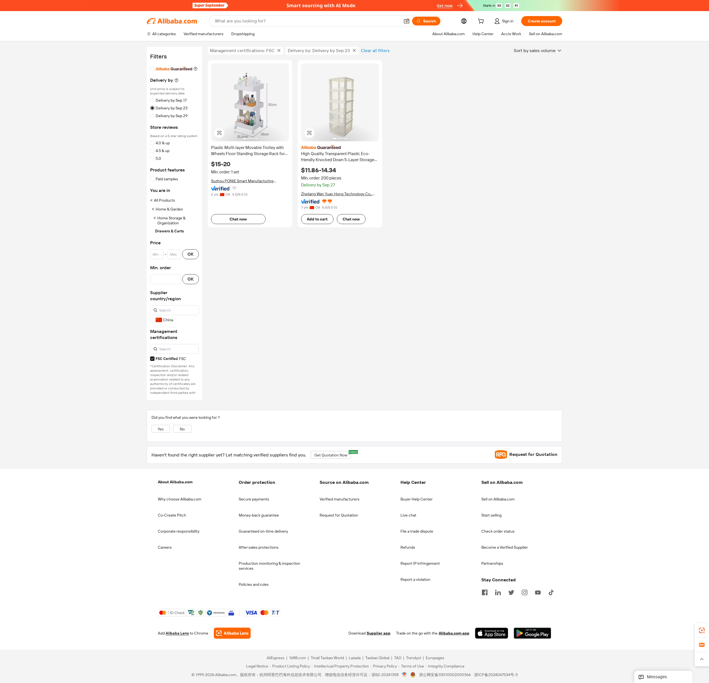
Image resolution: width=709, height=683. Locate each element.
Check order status (498, 531)
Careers (165, 547)
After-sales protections (259, 547)
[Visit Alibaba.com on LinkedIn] (498, 592)
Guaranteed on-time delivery (263, 531)
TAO (397, 658)
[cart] (482, 22)
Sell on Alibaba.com (498, 499)
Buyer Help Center (416, 499)
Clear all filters (375, 50)
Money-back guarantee (259, 515)
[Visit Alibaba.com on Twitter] (511, 592)
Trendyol (413, 658)
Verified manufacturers (339, 499)
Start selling (491, 515)
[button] (406, 21)
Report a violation (415, 579)
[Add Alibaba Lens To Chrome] (232, 633)
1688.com (297, 658)
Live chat (408, 515)
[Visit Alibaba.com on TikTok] (551, 592)
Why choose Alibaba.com (179, 499)
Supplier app (379, 633)
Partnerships (492, 563)
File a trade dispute (416, 531)
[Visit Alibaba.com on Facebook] (484, 592)
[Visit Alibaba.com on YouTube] (538, 592)
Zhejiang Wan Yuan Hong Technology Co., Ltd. (336, 194)
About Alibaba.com (175, 482)
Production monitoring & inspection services (269, 566)
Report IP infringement (420, 563)
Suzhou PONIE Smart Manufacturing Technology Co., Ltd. (242, 181)
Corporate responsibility (178, 531)
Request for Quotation (339, 515)
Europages (435, 658)
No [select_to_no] (182, 429)
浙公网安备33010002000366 (445, 674)
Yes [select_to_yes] (161, 429)
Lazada (355, 658)
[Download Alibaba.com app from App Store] (491, 633)
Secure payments (254, 499)
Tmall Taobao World (327, 658)
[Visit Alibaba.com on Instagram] (524, 592)
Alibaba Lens (177, 633)
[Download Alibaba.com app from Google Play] (532, 633)
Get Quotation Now (332, 454)
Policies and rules (254, 584)
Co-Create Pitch (172, 515)
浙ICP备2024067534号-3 (496, 674)
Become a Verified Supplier (504, 547)
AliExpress (275, 658)
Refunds (407, 547)
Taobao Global (377, 658)
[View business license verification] (404, 674)
